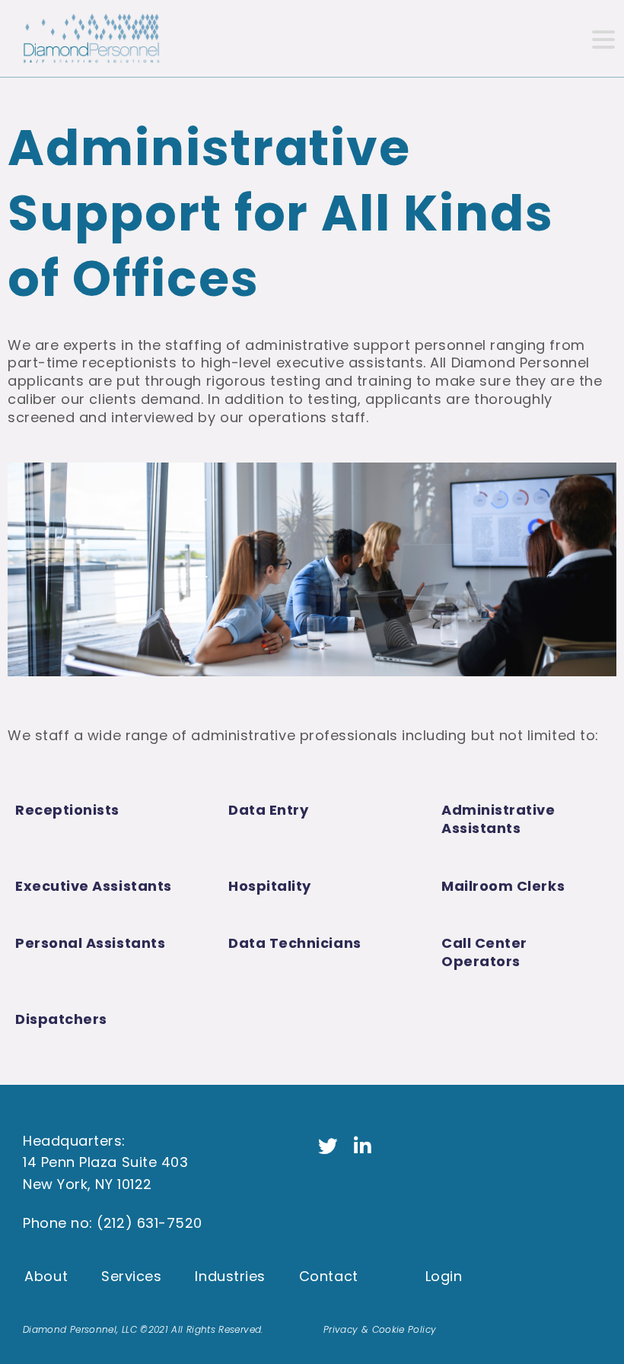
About (46, 1276)
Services (131, 1276)
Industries (230, 1276)
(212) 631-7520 (149, 1222)
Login (444, 1276)
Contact (328, 1276)
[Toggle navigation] (602, 39)
